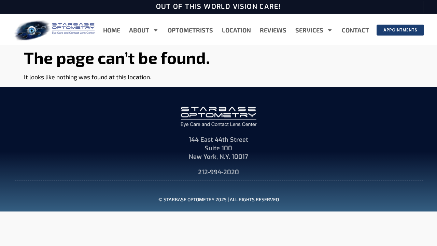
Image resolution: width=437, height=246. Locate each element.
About (139, 30)
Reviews (273, 30)
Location (236, 30)
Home (111, 30)
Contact (355, 30)
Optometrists (190, 30)
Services (309, 30)
